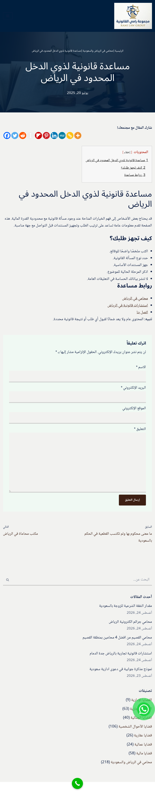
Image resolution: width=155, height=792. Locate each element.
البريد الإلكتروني (133, 388)
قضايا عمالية (143, 744)
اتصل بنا (142, 312)
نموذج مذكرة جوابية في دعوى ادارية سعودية (120, 669)
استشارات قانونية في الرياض (127, 305)
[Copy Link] (69, 135)
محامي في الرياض (135, 298)
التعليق (140, 429)
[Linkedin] (54, 135)
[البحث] (7, 580)
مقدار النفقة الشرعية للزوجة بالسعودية (125, 606)
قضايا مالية (144, 753)
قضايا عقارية (143, 735)
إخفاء (127, 152)
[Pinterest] (46, 135)
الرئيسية (119, 51)
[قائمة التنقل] (8, 15)
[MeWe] (62, 135)
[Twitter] (14, 135)
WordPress (62, 787)
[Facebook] (6, 135)
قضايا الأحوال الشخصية (135, 726)
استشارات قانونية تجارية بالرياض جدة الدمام (121, 653)
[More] (77, 135)
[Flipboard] (38, 135)
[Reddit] (22, 135)
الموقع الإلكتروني (134, 408)
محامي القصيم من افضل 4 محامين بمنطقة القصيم (117, 637)
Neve (97, 787)
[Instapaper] (30, 135)
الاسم (141, 367)
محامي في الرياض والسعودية (98, 51)
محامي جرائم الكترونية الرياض (130, 622)
